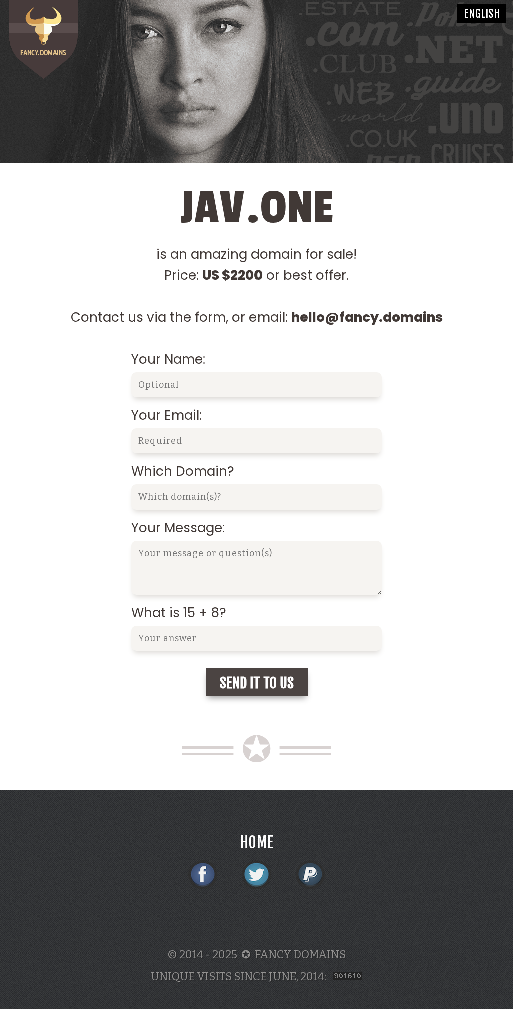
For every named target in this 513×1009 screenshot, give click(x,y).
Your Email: (166, 415)
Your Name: (168, 359)
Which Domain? (182, 471)
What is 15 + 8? (178, 613)
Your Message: (178, 528)
